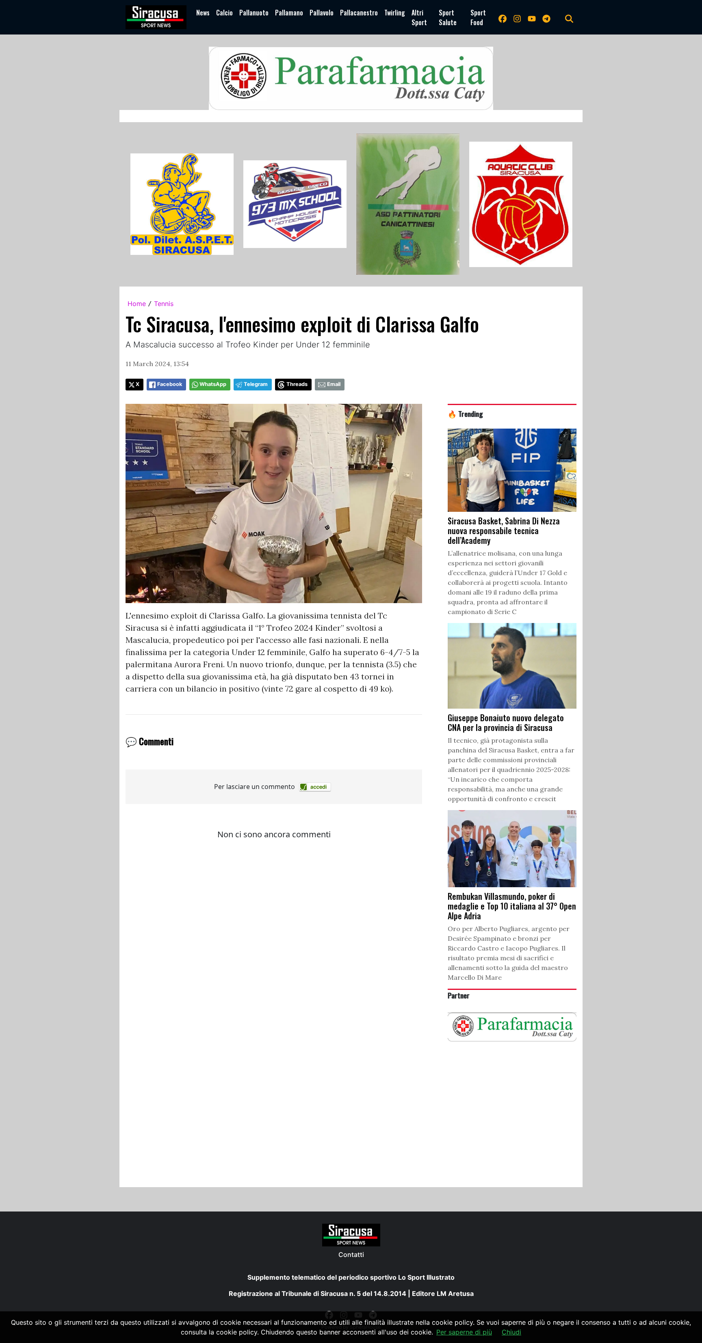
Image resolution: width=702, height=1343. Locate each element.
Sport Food (478, 17)
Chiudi (511, 1332)
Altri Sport (419, 17)
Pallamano (289, 12)
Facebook (169, 384)
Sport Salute (448, 17)
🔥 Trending (465, 413)
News (203, 12)
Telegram (256, 384)
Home (137, 304)
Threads (297, 384)
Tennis (163, 304)
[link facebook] (502, 17)
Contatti (351, 1254)
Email (333, 384)
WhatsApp (212, 384)
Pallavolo (322, 12)
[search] (569, 17)
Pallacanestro (359, 12)
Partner (459, 995)
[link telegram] (546, 17)
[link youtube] (531, 17)
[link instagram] (517, 17)
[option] (182, 204)
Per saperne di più (464, 1332)
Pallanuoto (254, 12)
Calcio (224, 12)
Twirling (394, 12)
